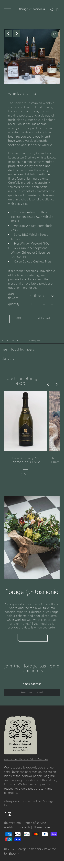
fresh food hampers (18, 349)
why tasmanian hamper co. (24, 340)
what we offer (32, 637)
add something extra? (22, 381)
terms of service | (36, 823)
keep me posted (32, 692)
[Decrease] (44, 304)
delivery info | (13, 823)
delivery (8, 358)
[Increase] (52, 304)
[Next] (16, 33)
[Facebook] (5, 814)
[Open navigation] (8, 10)
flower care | (43, 827)
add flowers (13, 296)
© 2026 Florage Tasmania (22, 849)
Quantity (13, 304)
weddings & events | (18, 827)
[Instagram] (9, 814)
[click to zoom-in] (54, 34)
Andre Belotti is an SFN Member (26, 759)
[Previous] (8, 33)
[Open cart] (57, 9)
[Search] (52, 9)
